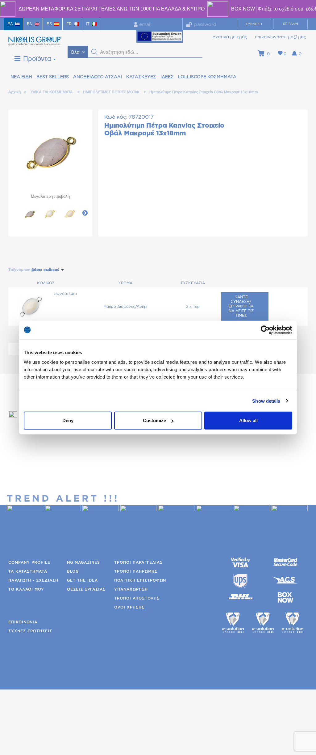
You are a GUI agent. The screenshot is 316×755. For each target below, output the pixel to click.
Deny (67, 420)
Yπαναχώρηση (131, 589)
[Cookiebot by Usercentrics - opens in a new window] (265, 329)
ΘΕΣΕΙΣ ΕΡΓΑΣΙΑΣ (86, 589)
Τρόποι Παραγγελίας (138, 562)
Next (85, 213)
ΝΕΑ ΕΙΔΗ (21, 77)
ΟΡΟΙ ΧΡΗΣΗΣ (129, 607)
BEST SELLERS (52, 77)
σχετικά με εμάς (230, 37)
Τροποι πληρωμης (135, 571)
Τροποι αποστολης (137, 598)
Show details (266, 400)
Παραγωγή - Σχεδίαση (33, 580)
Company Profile (29, 562)
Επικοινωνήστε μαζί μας (280, 37)
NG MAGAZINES (83, 562)
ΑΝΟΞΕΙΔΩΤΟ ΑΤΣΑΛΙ (97, 77)
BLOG (73, 571)
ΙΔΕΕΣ (167, 77)
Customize (154, 420)
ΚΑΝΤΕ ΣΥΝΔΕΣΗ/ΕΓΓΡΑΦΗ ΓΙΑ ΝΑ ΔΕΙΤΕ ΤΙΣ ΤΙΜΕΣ (241, 306)
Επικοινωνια (22, 622)
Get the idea (82, 580)
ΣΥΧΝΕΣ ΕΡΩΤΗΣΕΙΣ (30, 631)
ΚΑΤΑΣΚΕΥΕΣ (141, 77)
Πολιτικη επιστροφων (140, 580)
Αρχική (14, 92)
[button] (94, 52)
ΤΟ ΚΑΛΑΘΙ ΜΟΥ (26, 589)
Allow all (248, 420)
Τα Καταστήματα (27, 571)
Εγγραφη (290, 23)
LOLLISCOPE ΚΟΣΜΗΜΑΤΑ (207, 77)
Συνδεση (254, 24)
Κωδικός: (115, 117)
